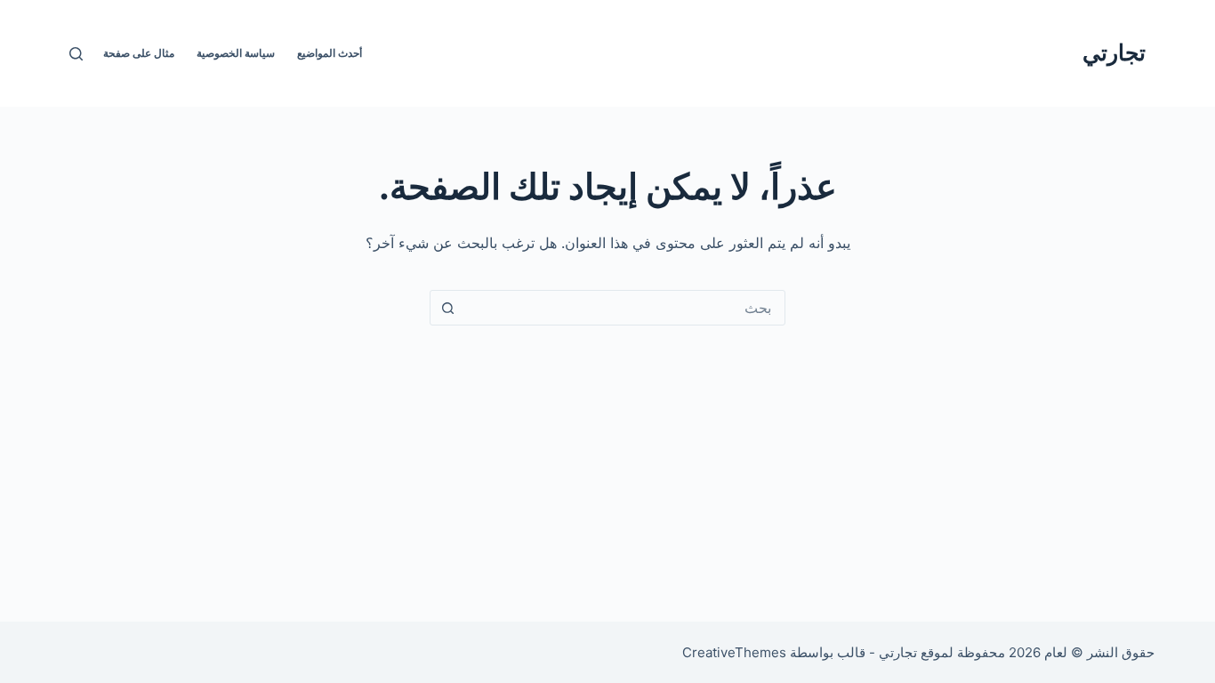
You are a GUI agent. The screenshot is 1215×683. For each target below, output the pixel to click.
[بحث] (76, 53)
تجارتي (1114, 52)
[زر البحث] (447, 308)
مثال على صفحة (138, 53)
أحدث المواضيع (329, 53)
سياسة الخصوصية (236, 53)
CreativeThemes (734, 652)
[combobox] (624, 307)
